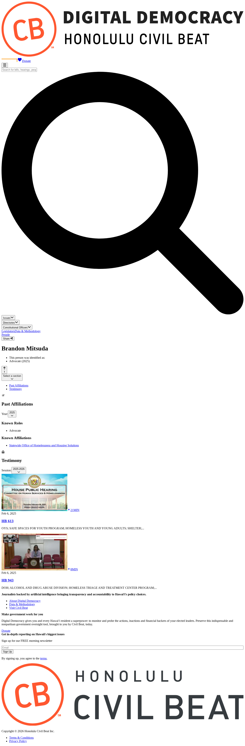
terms (43, 658)
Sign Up (7, 651)
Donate (26, 61)
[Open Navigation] (5, 65)
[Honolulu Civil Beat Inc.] (122, 724)
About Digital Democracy (25, 600)
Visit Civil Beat (18, 607)
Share (6, 338)
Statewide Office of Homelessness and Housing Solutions (44, 445)
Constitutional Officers (15, 327)
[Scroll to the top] (4, 370)
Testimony (15, 389)
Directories (9, 322)
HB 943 (8, 580)
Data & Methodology (28, 331)
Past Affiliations (18, 385)
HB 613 (8, 521)
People (6, 334)
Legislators (8, 331)
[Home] (122, 55)
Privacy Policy (18, 741)
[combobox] (19, 70)
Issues (7, 317)
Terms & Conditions (21, 737)
